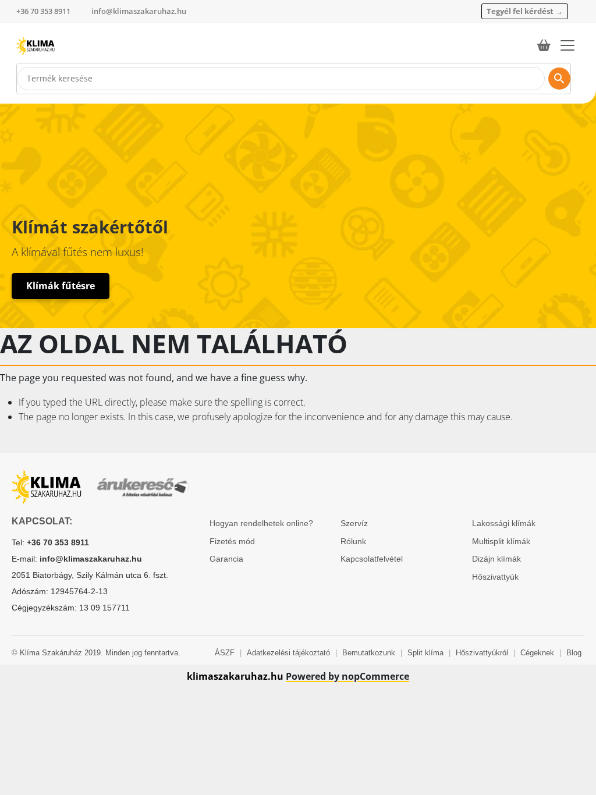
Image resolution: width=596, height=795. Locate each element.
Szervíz (354, 523)
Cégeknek (537, 652)
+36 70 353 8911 (43, 11)
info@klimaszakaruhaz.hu (138, 11)
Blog (573, 652)
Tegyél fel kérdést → (525, 11)
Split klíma (425, 652)
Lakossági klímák (503, 523)
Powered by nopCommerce (347, 676)
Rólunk (353, 541)
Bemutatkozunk (368, 652)
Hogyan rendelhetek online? (261, 523)
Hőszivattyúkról (482, 652)
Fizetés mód (232, 541)
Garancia (226, 558)
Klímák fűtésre (60, 285)
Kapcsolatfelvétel (371, 558)
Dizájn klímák (496, 558)
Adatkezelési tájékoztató (288, 652)
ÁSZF (225, 652)
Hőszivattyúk (495, 576)
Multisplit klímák (501, 541)
